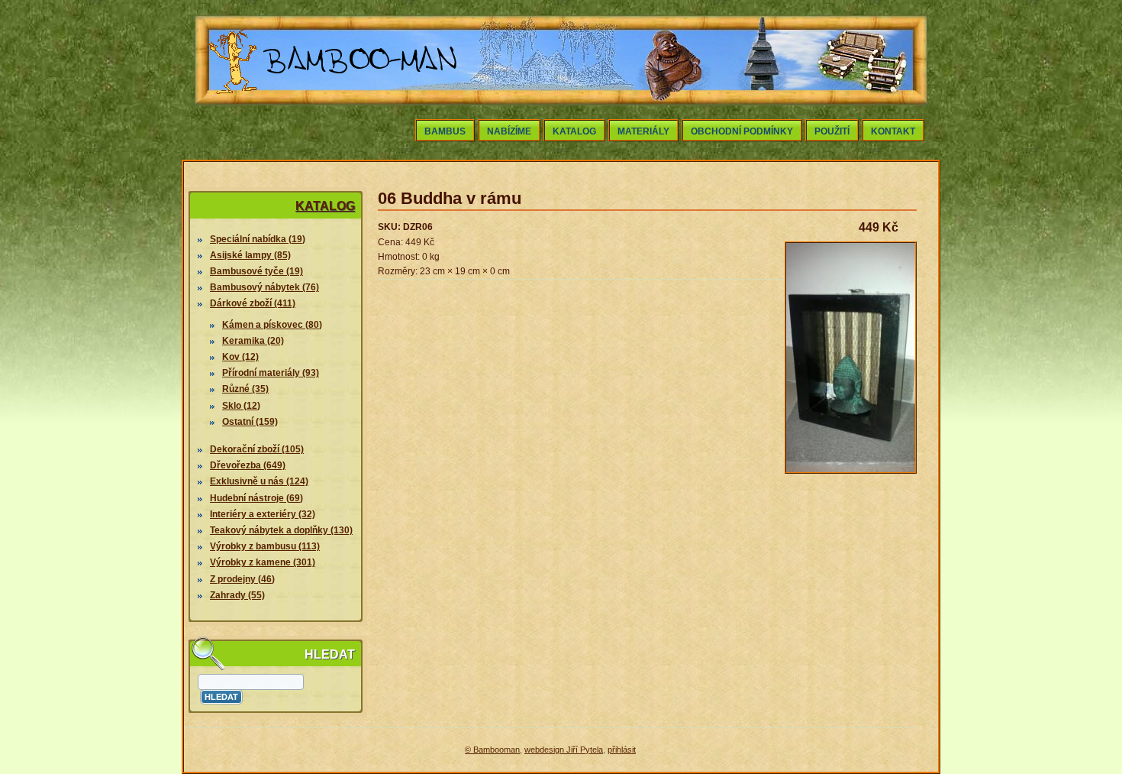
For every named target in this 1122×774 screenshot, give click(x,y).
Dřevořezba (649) (247, 465)
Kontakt (893, 131)
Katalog (574, 131)
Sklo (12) (241, 405)
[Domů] (333, 97)
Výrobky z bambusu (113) (265, 546)
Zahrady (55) (237, 595)
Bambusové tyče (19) (256, 271)
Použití (832, 131)
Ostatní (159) (250, 421)
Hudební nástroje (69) (256, 498)
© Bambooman (492, 749)
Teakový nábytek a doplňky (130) (281, 530)
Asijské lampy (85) (250, 255)
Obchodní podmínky (742, 131)
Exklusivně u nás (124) (259, 481)
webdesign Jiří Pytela (563, 749)
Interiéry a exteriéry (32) (262, 514)
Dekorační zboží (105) (257, 449)
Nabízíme (509, 131)
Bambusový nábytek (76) (264, 287)
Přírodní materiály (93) (270, 373)
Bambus (445, 131)
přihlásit (622, 749)
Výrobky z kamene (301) (262, 562)
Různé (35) (245, 389)
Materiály (643, 131)
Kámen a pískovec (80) (272, 324)
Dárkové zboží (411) (252, 303)
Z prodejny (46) (242, 579)
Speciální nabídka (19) (257, 239)
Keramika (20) (253, 340)
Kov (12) (240, 356)
